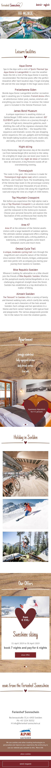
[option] (25, 27)
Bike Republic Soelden (29, 276)
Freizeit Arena (37, 96)
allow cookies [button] (25, 754)
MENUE (28, 13)
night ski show (31, 159)
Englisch (47, 5)
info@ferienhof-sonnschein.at (26, 723)
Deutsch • (39, 5)
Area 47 (8, 228)
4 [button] (27, 34)
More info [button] (39, 748)
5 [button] (29, 34)
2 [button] (23, 34)
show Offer (25, 655)
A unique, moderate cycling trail (18, 252)
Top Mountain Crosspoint (19, 204)
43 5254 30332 (27, 720)
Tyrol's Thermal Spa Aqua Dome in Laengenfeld (26, 70)
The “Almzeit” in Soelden (14, 297)
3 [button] (25, 34)
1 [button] (22, 34)
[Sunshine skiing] (25, 606)
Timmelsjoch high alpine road (17, 177)
